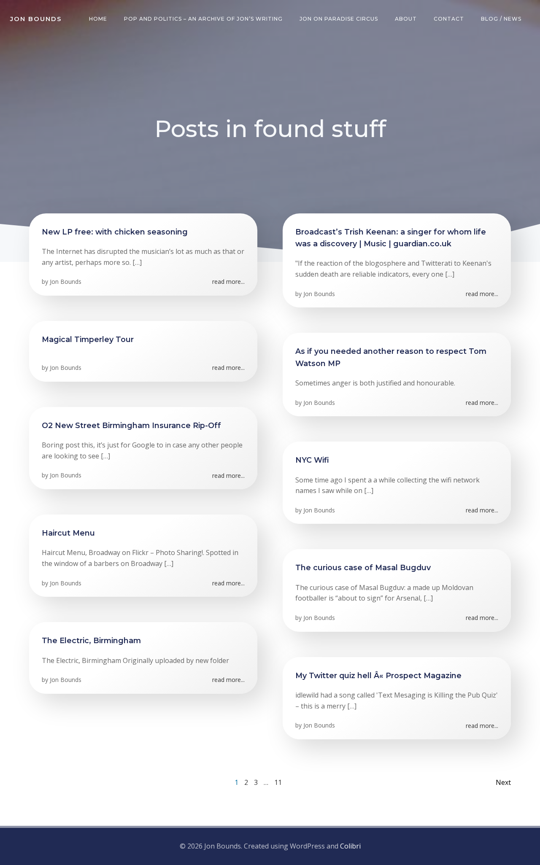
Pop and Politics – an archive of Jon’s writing (203, 19)
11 (278, 782)
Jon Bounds (65, 282)
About (406, 19)
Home (98, 19)
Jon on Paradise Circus (339, 19)
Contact (449, 19)
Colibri (350, 846)
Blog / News (501, 19)
